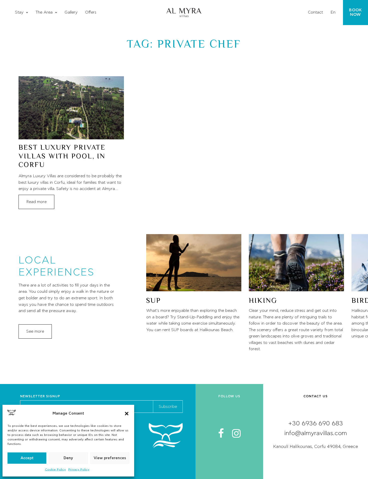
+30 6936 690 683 (315, 424)
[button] (126, 413)
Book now (355, 12)
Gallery (71, 12)
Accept (27, 458)
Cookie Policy (55, 469)
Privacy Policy (78, 469)
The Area (44, 12)
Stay (19, 12)
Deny (68, 458)
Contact (315, 12)
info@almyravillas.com (315, 433)
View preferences (110, 458)
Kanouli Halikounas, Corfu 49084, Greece (315, 446)
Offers (90, 12)
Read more (36, 202)
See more (35, 331)
